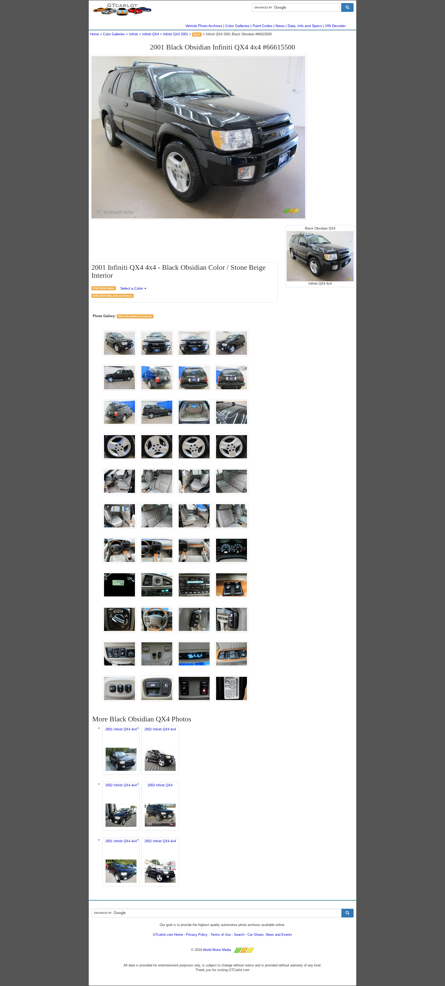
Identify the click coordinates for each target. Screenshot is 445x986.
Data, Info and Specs (305, 26)
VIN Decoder (335, 26)
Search (239, 935)
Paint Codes (262, 26)
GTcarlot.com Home (168, 935)
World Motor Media (217, 950)
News (280, 26)
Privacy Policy (197, 935)
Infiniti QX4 (150, 34)
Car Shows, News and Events (269, 935)
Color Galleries (237, 26)
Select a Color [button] (132, 288)
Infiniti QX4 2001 (175, 34)
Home (94, 34)
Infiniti (133, 34)
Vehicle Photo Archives (203, 26)
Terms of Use (221, 935)
